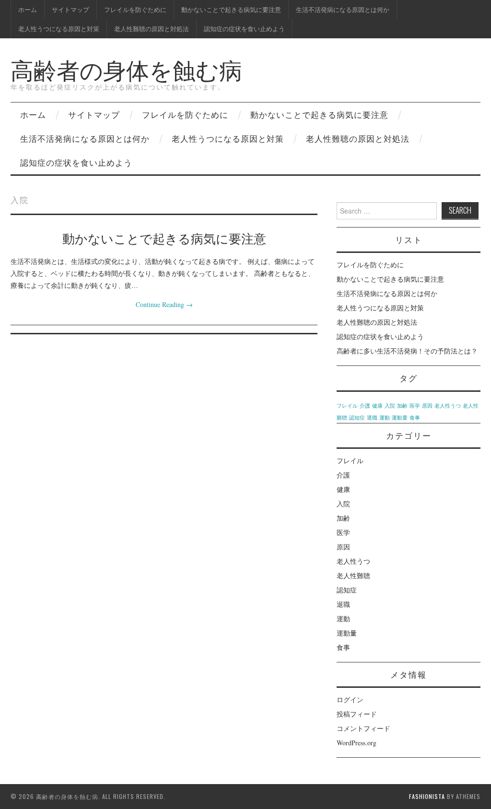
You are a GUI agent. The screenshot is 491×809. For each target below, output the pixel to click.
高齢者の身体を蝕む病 (126, 69)
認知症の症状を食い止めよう (244, 28)
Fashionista (427, 796)
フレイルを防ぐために (135, 9)
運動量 (400, 417)
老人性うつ (447, 405)
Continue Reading (164, 304)
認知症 (357, 417)
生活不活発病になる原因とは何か (342, 9)
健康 (377, 405)
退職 (372, 417)
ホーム (27, 9)
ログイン (350, 699)
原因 (427, 405)
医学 (414, 405)
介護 (365, 405)
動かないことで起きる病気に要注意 (231, 9)
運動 (384, 417)
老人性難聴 (353, 575)
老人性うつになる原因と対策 (58, 28)
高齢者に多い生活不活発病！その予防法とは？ (407, 350)
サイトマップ (70, 9)
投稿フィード (357, 713)
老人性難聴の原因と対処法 (151, 28)
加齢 (402, 405)
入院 (390, 405)
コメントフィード (363, 728)
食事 (414, 417)
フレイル (347, 405)
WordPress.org (356, 742)
